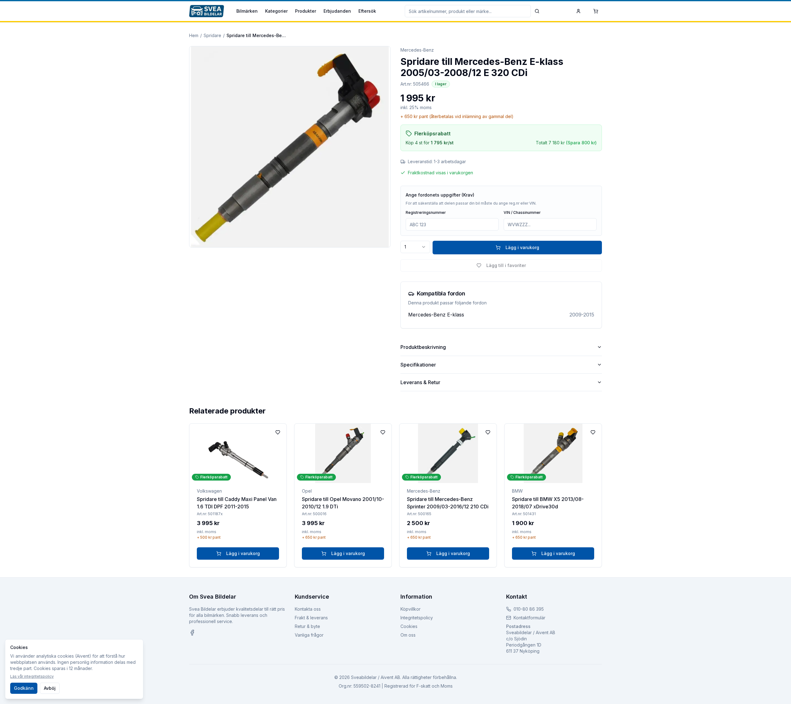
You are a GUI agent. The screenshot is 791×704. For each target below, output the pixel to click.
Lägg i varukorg (522, 247)
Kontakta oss (308, 609)
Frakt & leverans (311, 617)
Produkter (305, 11)
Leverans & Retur (420, 382)
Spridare (212, 35)
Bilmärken (247, 11)
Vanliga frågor (309, 635)
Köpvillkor (410, 609)
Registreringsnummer (426, 212)
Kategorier (276, 11)
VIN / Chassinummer (522, 212)
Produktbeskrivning (423, 347)
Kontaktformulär (529, 617)
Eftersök (367, 11)
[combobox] (415, 247)
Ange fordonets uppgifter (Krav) (440, 194)
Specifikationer (418, 365)
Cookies (408, 626)
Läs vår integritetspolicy (32, 676)
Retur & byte (307, 626)
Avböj (50, 688)
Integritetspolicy (416, 617)
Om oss (408, 635)
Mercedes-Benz (417, 50)
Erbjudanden (337, 11)
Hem (193, 35)
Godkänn (24, 688)
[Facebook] (192, 633)
